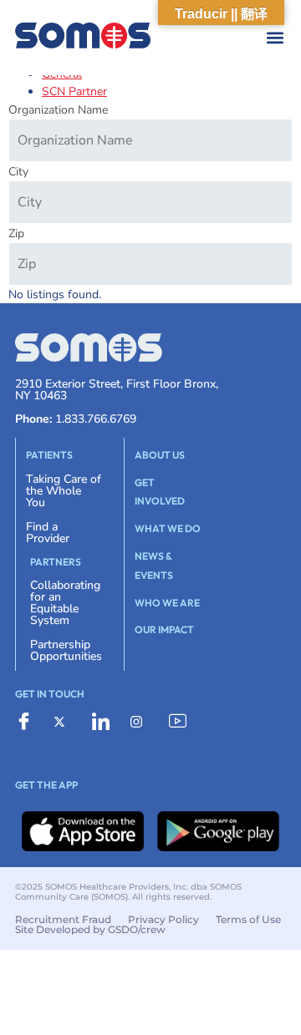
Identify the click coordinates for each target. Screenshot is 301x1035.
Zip (16, 233)
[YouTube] (182, 722)
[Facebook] (28, 722)
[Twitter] (67, 721)
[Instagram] (143, 721)
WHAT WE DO (168, 528)
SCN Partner (74, 91)
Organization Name (58, 110)
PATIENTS (49, 455)
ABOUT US (160, 455)
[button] (166, 38)
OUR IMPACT (164, 629)
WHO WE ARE (167, 602)
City (18, 172)
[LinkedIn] (105, 722)
